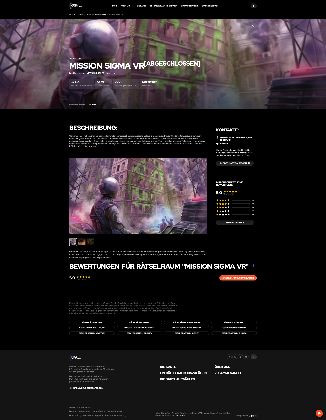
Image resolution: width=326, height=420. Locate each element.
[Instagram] (234, 356)
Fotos (92, 104)
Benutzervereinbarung (115, 415)
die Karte (141, 6)
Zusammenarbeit (189, 6)
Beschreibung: (77, 104)
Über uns (125, 6)
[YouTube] (246, 356)
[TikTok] (240, 356)
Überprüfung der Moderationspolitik (86, 415)
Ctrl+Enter (245, 155)
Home (114, 6)
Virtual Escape (95, 73)
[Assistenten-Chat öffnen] (319, 413)
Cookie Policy (98, 411)
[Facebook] (229, 356)
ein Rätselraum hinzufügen (163, 6)
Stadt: (210, 6)
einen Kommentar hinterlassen (238, 278)
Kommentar (228, 194)
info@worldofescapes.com (88, 388)
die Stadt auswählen (177, 379)
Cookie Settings (114, 411)
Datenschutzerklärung (79, 411)
